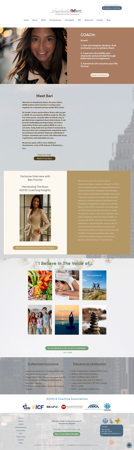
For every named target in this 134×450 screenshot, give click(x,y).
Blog (21, 443)
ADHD (20, 424)
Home (20, 418)
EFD (20, 434)
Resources (21, 437)
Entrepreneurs (21, 427)
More (24, 148)
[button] (35, 20)
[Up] (111, 442)
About (20, 421)
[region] (40, 285)
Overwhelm (21, 430)
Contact (21, 440)
